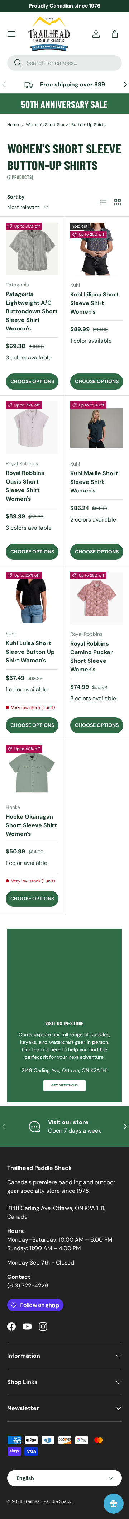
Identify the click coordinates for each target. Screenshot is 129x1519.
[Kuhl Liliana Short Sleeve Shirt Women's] (96, 249)
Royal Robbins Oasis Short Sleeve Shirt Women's (25, 486)
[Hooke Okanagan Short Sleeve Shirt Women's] (32, 771)
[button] (115, 34)
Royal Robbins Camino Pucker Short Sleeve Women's (91, 656)
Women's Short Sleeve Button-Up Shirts (66, 125)
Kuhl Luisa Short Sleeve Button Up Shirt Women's (30, 651)
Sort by (16, 197)
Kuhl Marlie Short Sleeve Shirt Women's (94, 482)
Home (13, 125)
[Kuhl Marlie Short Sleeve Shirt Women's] (96, 427)
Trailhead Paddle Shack (47, 1501)
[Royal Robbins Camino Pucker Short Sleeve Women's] (96, 598)
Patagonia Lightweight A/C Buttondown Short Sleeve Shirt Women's (32, 311)
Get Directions (64, 1085)
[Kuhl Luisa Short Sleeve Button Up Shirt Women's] (32, 598)
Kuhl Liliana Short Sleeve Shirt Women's (94, 303)
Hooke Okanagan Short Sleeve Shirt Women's (31, 825)
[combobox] (64, 63)
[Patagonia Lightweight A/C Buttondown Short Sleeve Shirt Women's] (32, 249)
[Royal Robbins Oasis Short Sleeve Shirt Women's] (32, 427)
